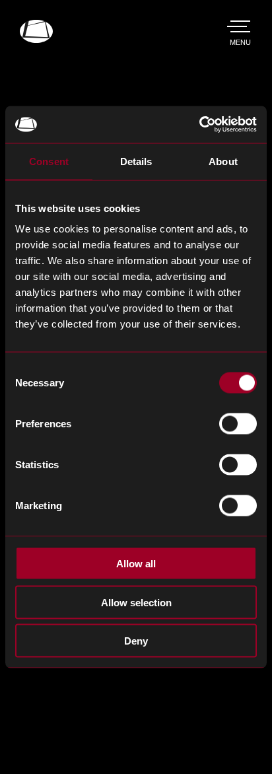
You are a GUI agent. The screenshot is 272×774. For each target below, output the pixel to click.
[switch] (238, 424)
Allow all (136, 563)
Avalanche (153, 745)
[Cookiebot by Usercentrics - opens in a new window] (199, 124)
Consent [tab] (49, 160)
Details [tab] (136, 160)
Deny (136, 641)
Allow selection (136, 602)
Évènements (44, 70)
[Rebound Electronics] (36, 31)
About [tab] (223, 160)
